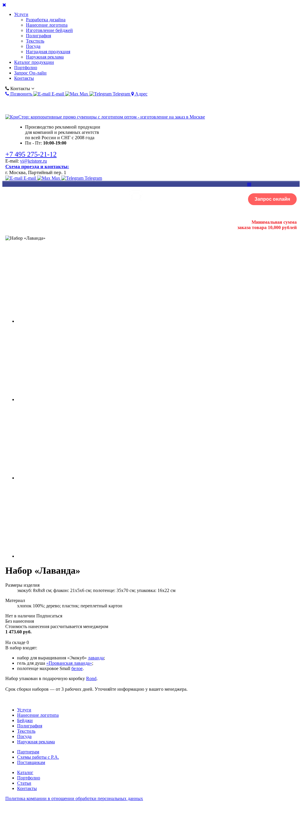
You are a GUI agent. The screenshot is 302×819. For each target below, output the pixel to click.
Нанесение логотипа (47, 24)
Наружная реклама (45, 56)
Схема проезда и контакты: (37, 166)
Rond (91, 678)
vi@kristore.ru (33, 160)
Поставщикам (31, 762)
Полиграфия (38, 35)
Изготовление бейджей (49, 30)
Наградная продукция (48, 51)
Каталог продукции (34, 62)
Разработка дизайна (45, 19)
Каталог (25, 772)
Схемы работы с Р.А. (38, 757)
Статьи (24, 783)
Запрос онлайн (272, 199)
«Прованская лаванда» (69, 663)
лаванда (96, 657)
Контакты (24, 78)
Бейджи (25, 720)
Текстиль (35, 40)
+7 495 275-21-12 (31, 154)
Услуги (21, 14)
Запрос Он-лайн (30, 72)
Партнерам (28, 751)
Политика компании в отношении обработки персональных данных (74, 798)
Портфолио (25, 67)
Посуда (33, 46)
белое (77, 668)
